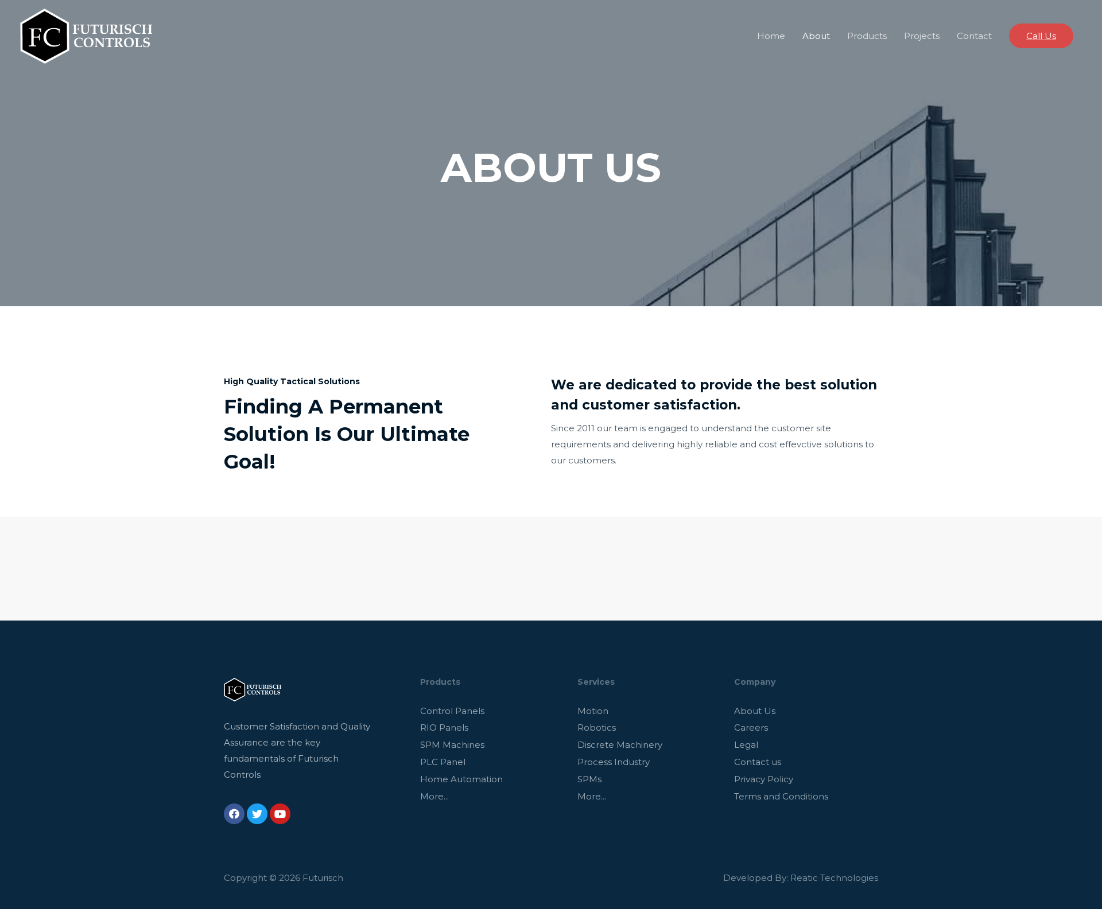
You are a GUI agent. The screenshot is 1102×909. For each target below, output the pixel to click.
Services (596, 682)
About (816, 35)
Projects (922, 35)
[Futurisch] (86, 35)
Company (754, 682)
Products (867, 35)
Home (771, 35)
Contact (974, 35)
